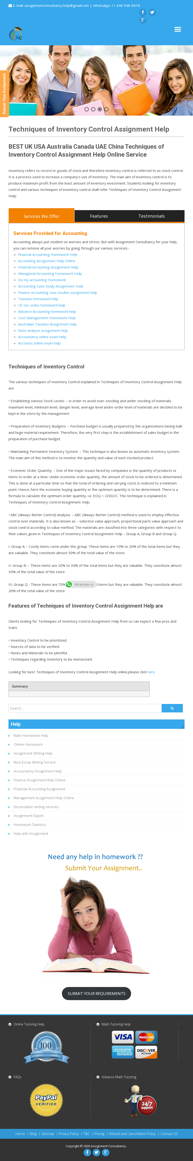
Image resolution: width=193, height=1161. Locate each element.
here (151, 671)
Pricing (99, 1134)
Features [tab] (99, 216)
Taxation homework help (38, 298)
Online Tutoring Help (29, 1024)
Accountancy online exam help (42, 336)
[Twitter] (152, 12)
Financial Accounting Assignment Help (48, 267)
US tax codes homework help (41, 305)
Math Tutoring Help (116, 1024)
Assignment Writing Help (33, 753)
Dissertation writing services (36, 806)
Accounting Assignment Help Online (46, 260)
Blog (33, 1134)
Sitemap (47, 1134)
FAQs (17, 1077)
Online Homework (28, 744)
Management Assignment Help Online (44, 797)
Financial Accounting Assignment (39, 789)
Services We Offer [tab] (41, 216)
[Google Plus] (143, 20)
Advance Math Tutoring (119, 1077)
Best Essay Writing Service (35, 762)
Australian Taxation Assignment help (47, 324)
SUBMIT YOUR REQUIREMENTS (96, 993)
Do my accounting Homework (42, 279)
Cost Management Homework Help (47, 317)
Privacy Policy (69, 1134)
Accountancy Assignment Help (38, 771)
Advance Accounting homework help (47, 311)
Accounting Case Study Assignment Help (50, 286)
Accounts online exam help (39, 343)
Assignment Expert (29, 815)
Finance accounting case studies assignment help (57, 292)
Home (20, 1134)
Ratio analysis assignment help (43, 330)
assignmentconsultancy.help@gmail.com (57, 5)
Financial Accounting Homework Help (47, 254)
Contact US (169, 1134)
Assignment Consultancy (109, 1146)
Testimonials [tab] (151, 216)
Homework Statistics (30, 824)
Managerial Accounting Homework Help (50, 273)
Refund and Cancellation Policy (132, 1134)
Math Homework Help (31, 735)
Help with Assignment (31, 833)
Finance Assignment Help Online (39, 780)
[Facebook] (143, 12)
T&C (87, 1134)
